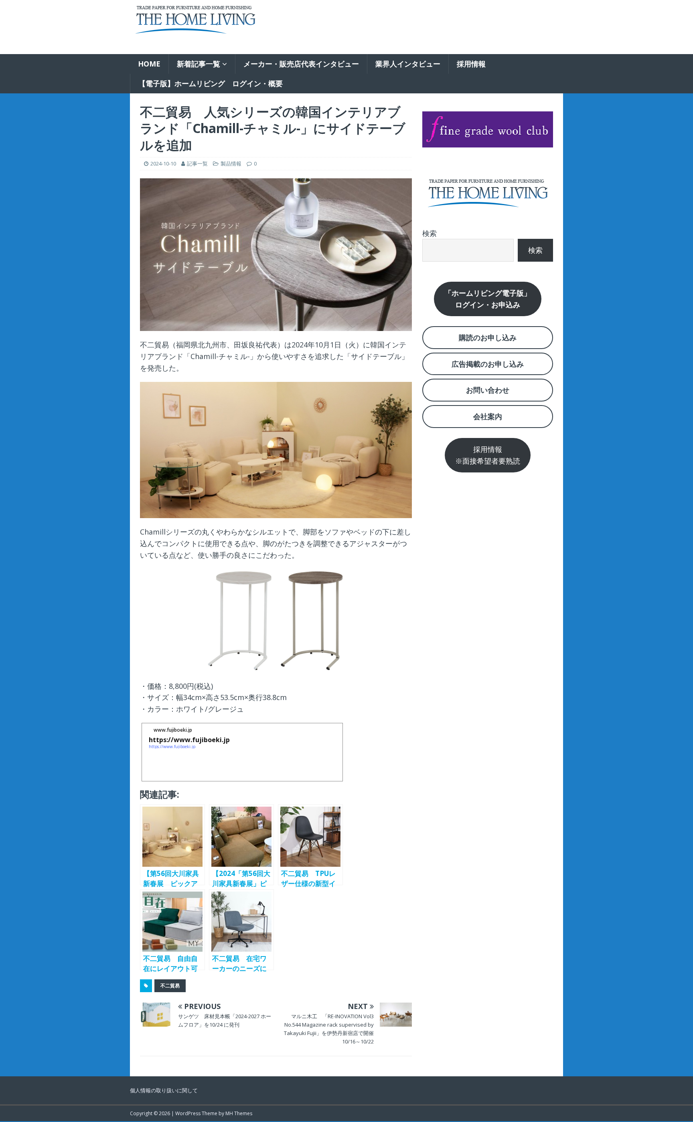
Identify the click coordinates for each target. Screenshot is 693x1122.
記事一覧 (197, 163)
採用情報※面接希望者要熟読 (487, 455)
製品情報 (231, 163)
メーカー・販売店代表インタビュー (301, 64)
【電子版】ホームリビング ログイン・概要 (210, 83)
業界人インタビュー (407, 64)
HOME (149, 64)
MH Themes (238, 1113)
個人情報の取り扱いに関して (164, 1090)
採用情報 (471, 64)
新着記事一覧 (198, 64)
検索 (429, 233)
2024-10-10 (163, 163)
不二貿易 (170, 985)
